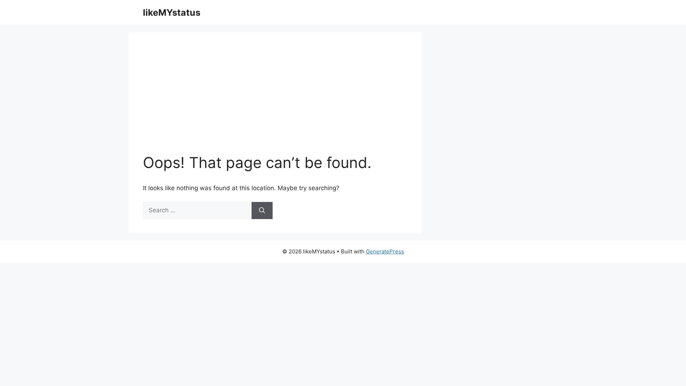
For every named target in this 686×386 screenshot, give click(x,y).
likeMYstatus (171, 12)
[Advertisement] (357, 100)
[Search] (262, 210)
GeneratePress (385, 251)
